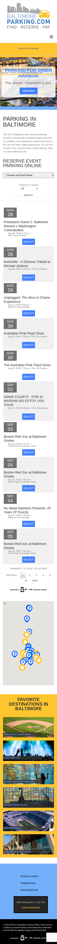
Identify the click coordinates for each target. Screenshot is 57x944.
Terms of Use (46, 925)
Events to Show (28, 185)
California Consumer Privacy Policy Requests (22, 927)
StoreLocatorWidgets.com (30, 72)
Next (35, 581)
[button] (51, 37)
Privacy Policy (33, 925)
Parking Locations (29, 876)
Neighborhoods (28, 883)
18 (26, 581)
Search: (28, 195)
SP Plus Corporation (18, 925)
